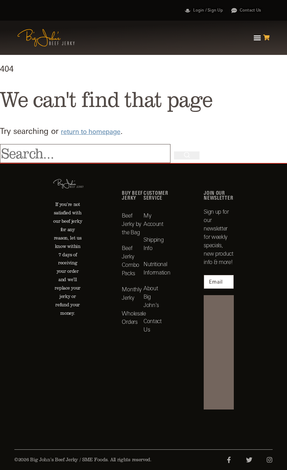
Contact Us (250, 10)
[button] (257, 38)
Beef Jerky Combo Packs (130, 260)
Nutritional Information (154, 268)
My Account (153, 219)
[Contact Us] (234, 10)
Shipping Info (153, 243)
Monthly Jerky (131, 293)
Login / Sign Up (208, 10)
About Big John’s (151, 296)
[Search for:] (87, 153)
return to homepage (90, 132)
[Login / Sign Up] (187, 10)
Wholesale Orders (133, 317)
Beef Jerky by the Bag (131, 224)
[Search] (187, 155)
